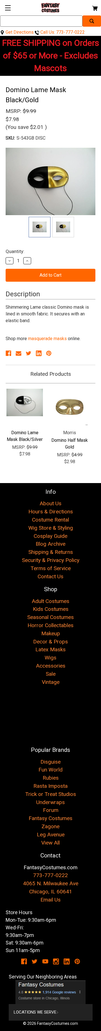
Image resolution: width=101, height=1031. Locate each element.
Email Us (50, 899)
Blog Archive (50, 544)
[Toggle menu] (7, 7)
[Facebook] (8, 353)
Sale (51, 674)
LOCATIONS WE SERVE (35, 1012)
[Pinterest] (49, 353)
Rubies (51, 778)
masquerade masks (47, 338)
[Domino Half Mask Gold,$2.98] (69, 407)
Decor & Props (50, 641)
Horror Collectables (50, 625)
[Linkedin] (39, 353)
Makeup (50, 633)
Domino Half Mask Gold (69, 444)
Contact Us (50, 576)
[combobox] (41, 21)
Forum (50, 810)
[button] (51, 992)
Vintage (50, 682)
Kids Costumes (50, 609)
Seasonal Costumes (50, 617)
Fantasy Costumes (50, 818)
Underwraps (50, 802)
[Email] (18, 353)
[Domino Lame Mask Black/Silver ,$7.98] (24, 407)
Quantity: (15, 251)
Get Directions (19, 32)
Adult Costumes (50, 601)
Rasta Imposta (50, 786)
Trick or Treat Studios (50, 794)
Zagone (50, 826)
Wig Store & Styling (50, 528)
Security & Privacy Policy (50, 560)
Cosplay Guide (50, 536)
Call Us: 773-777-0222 (62, 32)
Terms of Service (51, 568)
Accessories (50, 666)
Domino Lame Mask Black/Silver (25, 436)
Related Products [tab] (50, 374)
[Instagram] (56, 961)
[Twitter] (28, 353)
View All (50, 842)
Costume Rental (50, 519)
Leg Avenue (51, 834)
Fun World (50, 769)
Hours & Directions (50, 511)
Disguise (50, 762)
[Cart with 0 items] (94, 7)
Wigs (50, 657)
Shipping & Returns (50, 552)
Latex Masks (50, 649)
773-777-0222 (50, 875)
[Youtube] (45, 961)
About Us (50, 503)
